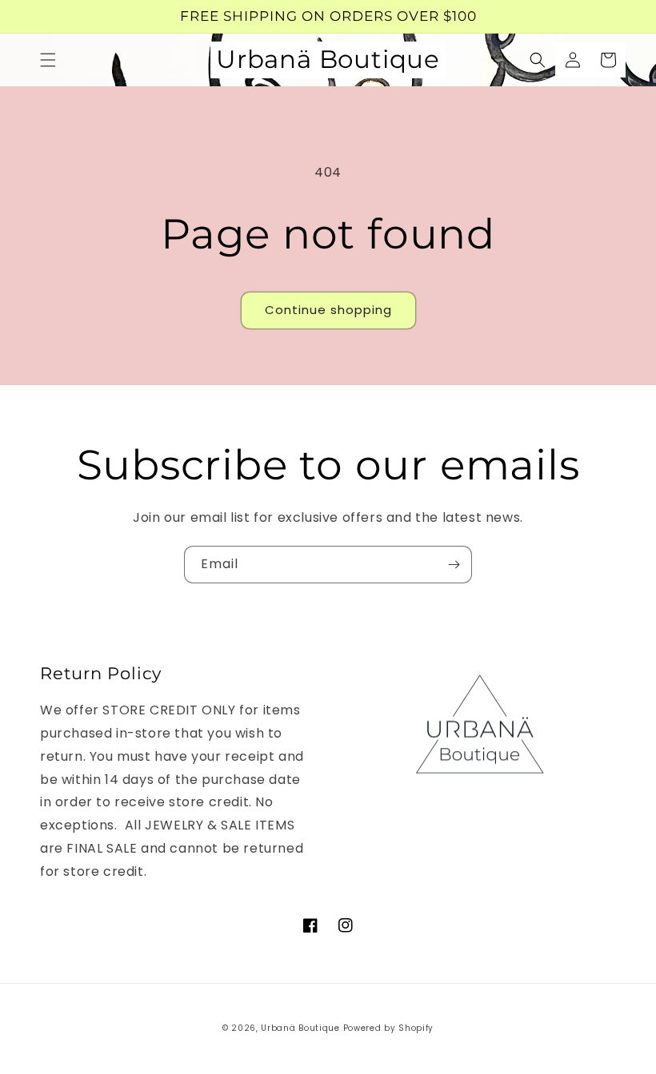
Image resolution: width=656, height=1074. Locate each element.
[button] (48, 60)
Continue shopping (328, 309)
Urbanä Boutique (300, 1028)
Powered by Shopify (388, 1028)
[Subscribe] (453, 564)
